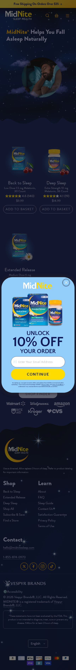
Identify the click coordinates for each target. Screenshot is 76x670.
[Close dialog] (66, 282)
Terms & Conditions (57, 385)
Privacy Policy (45, 385)
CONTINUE (38, 374)
